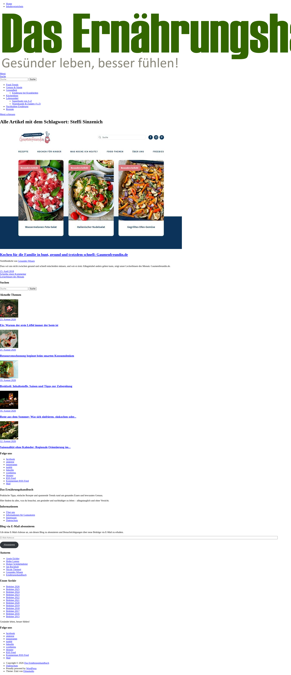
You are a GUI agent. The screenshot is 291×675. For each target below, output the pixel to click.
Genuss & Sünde (14, 87)
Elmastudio (28, 671)
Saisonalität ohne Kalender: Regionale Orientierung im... (35, 447)
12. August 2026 (8, 441)
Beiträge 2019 (13, 605)
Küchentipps (12, 95)
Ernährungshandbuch (16, 575)
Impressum (11, 517)
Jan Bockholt (12, 566)
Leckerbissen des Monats (12, 276)
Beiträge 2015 (13, 616)
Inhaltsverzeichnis (14, 6)
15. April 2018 (7, 271)
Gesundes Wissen (26, 261)
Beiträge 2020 (13, 603)
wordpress (11, 472)
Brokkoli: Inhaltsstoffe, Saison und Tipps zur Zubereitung (36, 386)
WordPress (31, 668)
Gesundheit (11, 90)
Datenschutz (12, 520)
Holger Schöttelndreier (17, 564)
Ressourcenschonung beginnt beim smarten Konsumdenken (37, 355)
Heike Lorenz (12, 561)
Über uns (10, 512)
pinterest (10, 462)
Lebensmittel (12, 98)
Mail (8, 483)
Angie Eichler (12, 558)
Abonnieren (9, 544)
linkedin (10, 470)
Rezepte (10, 109)
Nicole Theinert (13, 569)
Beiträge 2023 (13, 594)
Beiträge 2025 (13, 589)
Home (9, 3)
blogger (9, 475)
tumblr (9, 467)
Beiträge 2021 (13, 600)
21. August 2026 (8, 350)
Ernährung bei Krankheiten (25, 93)
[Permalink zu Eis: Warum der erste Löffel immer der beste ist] (9, 316)
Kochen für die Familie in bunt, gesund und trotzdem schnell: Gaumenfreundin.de (64, 255)
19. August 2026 (8, 380)
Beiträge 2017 (13, 611)
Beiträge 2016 (13, 613)
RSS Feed (11, 478)
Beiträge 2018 (13, 608)
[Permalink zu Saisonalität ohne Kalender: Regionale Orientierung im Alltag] (9, 438)
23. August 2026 (8, 319)
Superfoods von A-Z (22, 101)
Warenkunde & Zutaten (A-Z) (26, 103)
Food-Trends (12, 84)
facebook (10, 459)
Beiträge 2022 (13, 597)
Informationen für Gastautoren (20, 515)
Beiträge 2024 (13, 592)
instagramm (11, 464)
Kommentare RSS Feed (17, 481)
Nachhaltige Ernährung (17, 106)
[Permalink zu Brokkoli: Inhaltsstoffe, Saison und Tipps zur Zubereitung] (9, 377)
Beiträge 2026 (13, 586)
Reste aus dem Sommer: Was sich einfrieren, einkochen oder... (38, 416)
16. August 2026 (8, 411)
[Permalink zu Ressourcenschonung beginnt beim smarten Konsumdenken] (9, 347)
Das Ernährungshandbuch (36, 663)
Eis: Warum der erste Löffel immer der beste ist (29, 325)
